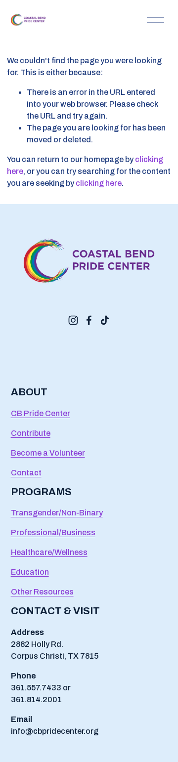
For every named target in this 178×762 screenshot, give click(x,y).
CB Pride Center (40, 413)
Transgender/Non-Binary (57, 512)
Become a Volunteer (48, 453)
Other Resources (42, 592)
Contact (26, 472)
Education (30, 572)
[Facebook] (89, 320)
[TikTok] (105, 320)
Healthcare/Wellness (49, 552)
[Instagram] (73, 320)
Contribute (30, 433)
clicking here (99, 183)
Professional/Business (53, 532)
